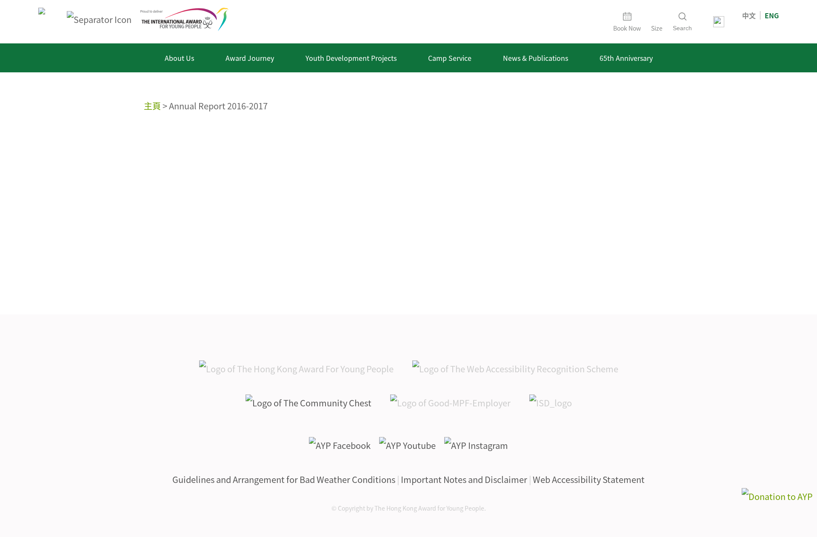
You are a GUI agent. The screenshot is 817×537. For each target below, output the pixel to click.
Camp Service (449, 58)
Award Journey (250, 58)
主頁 (152, 106)
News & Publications (535, 58)
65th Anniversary (626, 58)
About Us (179, 58)
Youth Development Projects (351, 58)
